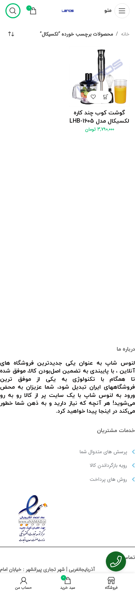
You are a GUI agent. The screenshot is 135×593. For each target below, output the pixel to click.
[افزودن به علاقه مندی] (93, 97)
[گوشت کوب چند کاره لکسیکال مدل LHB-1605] (99, 77)
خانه (125, 34)
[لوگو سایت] (68, 10)
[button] (105, 97)
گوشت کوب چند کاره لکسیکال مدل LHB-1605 (99, 117)
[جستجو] (13, 11)
